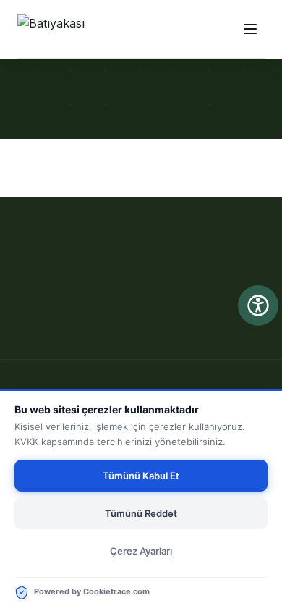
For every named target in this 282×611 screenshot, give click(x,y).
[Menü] (250, 28)
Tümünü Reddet (141, 513)
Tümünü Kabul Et (141, 475)
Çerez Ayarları (141, 551)
